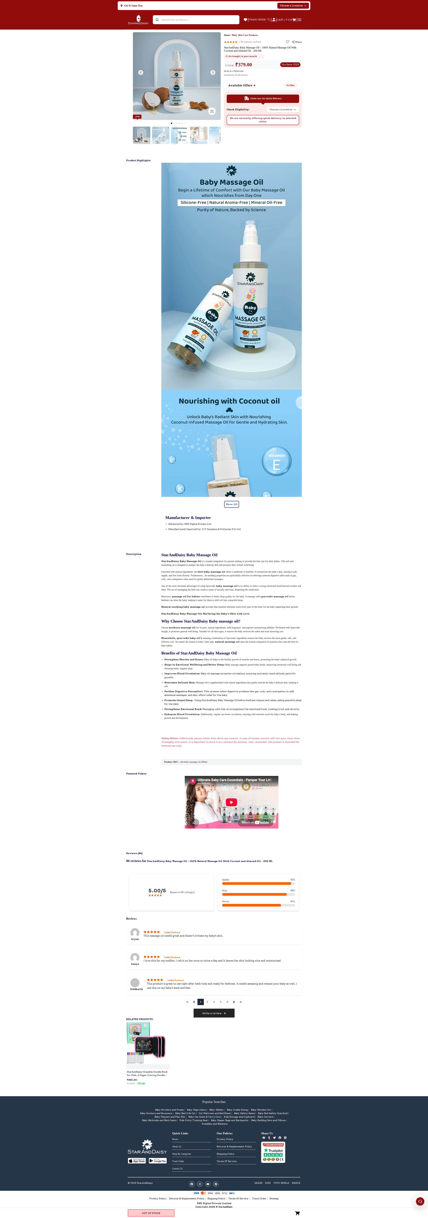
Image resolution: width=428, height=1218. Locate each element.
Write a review (212, 1013)
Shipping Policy (225, 1154)
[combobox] (196, 19)
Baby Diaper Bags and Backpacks (229, 1120)
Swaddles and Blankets (215, 1123)
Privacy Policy (225, 1139)
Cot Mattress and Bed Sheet (215, 1113)
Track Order (259, 1198)
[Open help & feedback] (420, 1201)
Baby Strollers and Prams (169, 1109)
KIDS (268, 1183)
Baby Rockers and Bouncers (156, 1113)
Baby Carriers (265, 1116)
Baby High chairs (196, 1109)
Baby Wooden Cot (261, 1109)
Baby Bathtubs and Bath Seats (159, 1120)
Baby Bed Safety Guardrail (273, 1113)
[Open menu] (300, 20)
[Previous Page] (194, 1002)
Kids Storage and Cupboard (239, 1116)
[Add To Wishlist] (287, 41)
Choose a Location (291, 5)
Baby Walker (216, 1109)
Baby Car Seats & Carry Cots (204, 1116)
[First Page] (187, 1002)
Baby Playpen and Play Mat (169, 1116)
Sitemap (274, 1198)
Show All (231, 504)
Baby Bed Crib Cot (185, 1113)
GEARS (258, 1183)
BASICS (296, 1183)
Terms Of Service (227, 1161)
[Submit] (158, 19)
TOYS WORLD (281, 1183)
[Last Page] (240, 1002)
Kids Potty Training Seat (194, 1120)
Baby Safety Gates (244, 1113)
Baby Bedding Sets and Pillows (268, 1120)
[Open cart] (297, 1213)
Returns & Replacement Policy (234, 1146)
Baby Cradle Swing (237, 1109)
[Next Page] (234, 1002)
